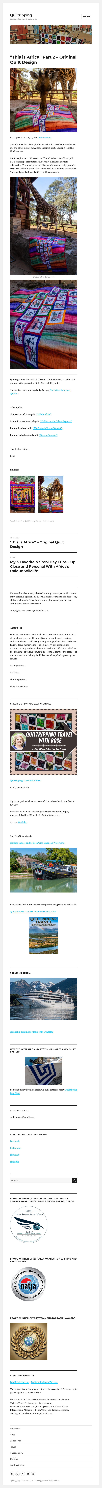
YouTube (22, 822)
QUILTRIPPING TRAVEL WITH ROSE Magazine (33, 911)
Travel (13, 1447)
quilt (52, 521)
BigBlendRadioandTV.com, (44, 1382)
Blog (12, 1435)
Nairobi (46, 521)
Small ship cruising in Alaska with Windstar (31, 1032)
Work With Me (17, 1465)
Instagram (15, 1148)
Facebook (15, 1141)
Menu (86, 16)
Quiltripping (21, 15)
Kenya (38, 521)
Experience (15, 1441)
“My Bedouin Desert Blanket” (47, 428)
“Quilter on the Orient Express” (56, 421)
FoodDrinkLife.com (19, 1382)
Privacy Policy (27, 1481)
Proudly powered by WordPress (47, 1481)
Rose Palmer (45, 137)
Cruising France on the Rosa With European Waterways (37, 843)
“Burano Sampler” (48, 435)
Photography (16, 1453)
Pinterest (14, 1155)
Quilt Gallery (30, 521)
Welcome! (15, 1428)
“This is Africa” (43, 414)
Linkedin (14, 1162)
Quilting (14, 1459)
